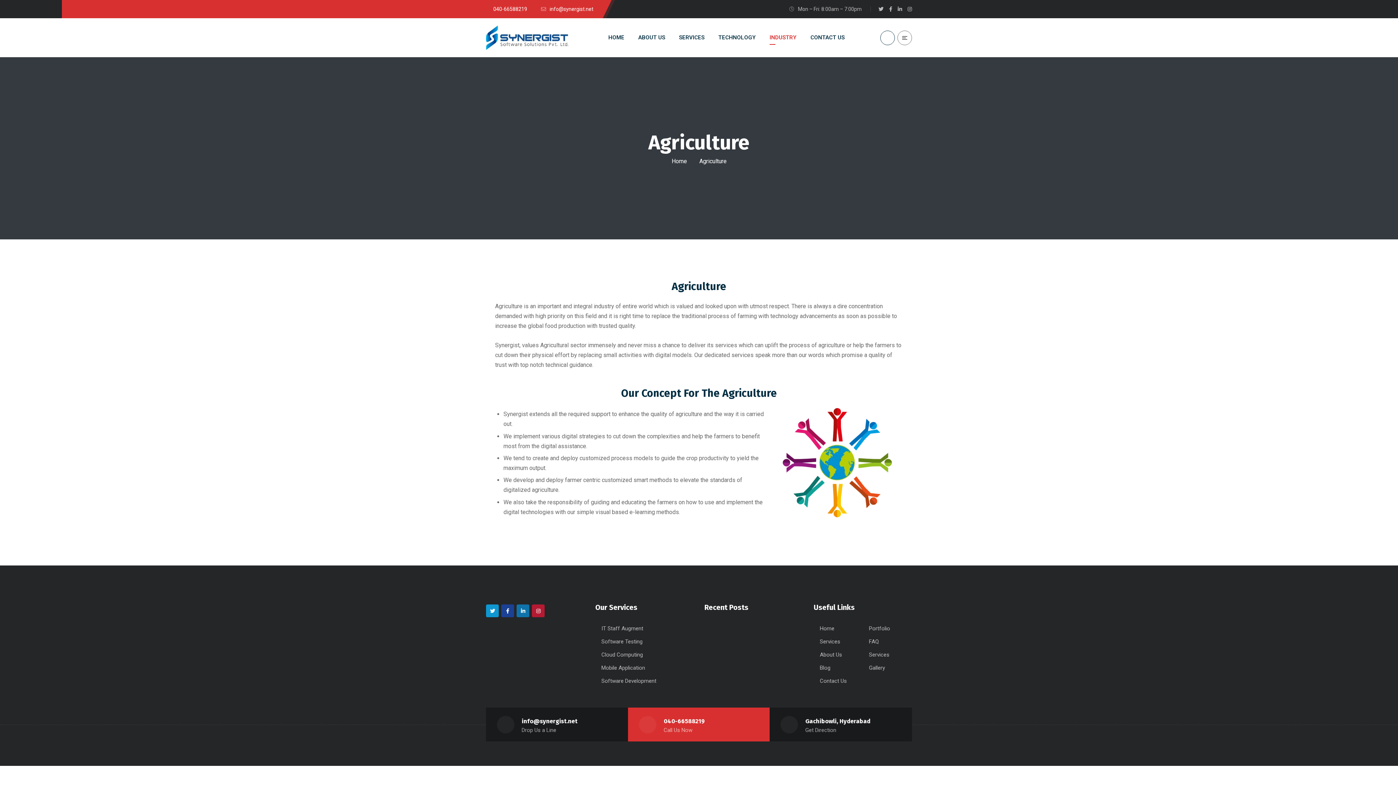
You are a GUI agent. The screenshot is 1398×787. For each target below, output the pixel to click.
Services (830, 641)
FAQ (874, 641)
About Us (831, 654)
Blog (825, 668)
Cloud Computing (622, 654)
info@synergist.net (549, 721)
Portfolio (879, 628)
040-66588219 (684, 721)
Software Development (628, 681)
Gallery (877, 668)
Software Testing (622, 641)
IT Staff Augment (622, 628)
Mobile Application (623, 668)
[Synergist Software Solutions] (527, 38)
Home (679, 161)
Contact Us (833, 681)
